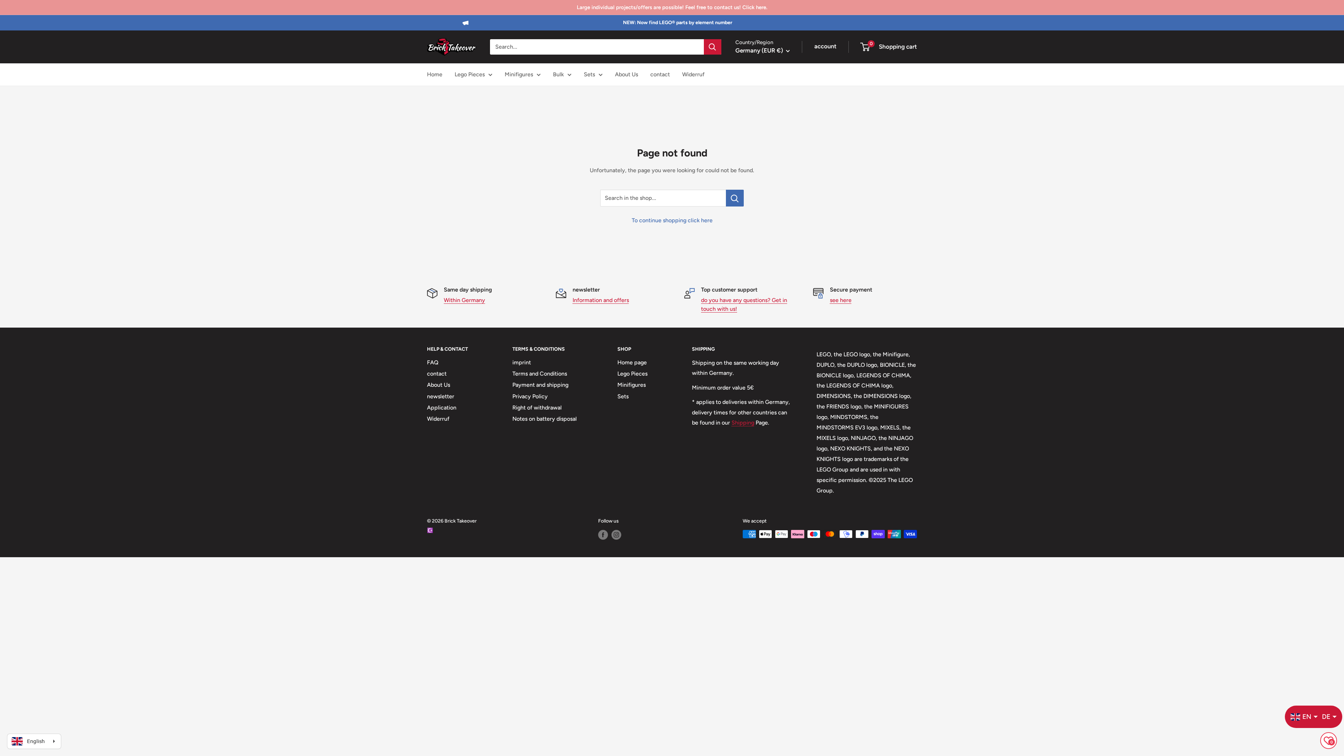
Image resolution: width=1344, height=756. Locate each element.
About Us (626, 74)
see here (841, 300)
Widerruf (693, 74)
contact (660, 74)
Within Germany (464, 300)
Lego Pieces (470, 74)
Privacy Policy (530, 396)
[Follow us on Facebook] (603, 535)
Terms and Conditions (539, 373)
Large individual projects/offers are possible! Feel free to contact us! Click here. (672, 7)
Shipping (743, 422)
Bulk (558, 74)
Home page (632, 362)
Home (434, 74)
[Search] (712, 47)
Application (441, 407)
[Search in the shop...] (735, 198)
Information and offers (601, 300)
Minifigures (519, 74)
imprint (521, 362)
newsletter (440, 396)
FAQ (433, 362)
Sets (589, 74)
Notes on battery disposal (544, 418)
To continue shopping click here (672, 220)
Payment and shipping (540, 385)
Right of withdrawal (537, 407)
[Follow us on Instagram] (616, 535)
